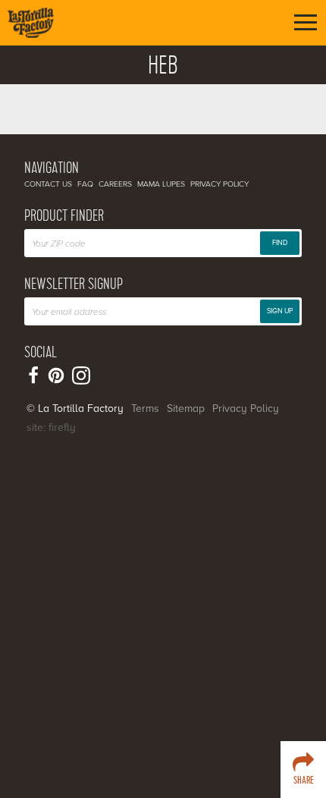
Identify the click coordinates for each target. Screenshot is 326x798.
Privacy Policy (219, 184)
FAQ (85, 184)
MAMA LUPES (161, 184)
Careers (115, 184)
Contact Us (48, 184)
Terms (145, 408)
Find (279, 243)
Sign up (280, 311)
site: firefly (51, 427)
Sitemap (186, 408)
